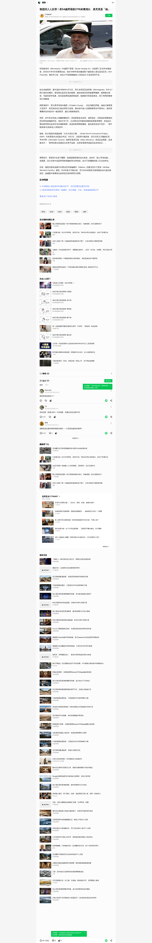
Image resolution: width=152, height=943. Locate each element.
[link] (46, 401)
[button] (41, 401)
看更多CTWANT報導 (48, 196)
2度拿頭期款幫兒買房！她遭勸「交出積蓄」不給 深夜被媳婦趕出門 (69, 190)
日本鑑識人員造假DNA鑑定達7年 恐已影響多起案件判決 (65, 186)
